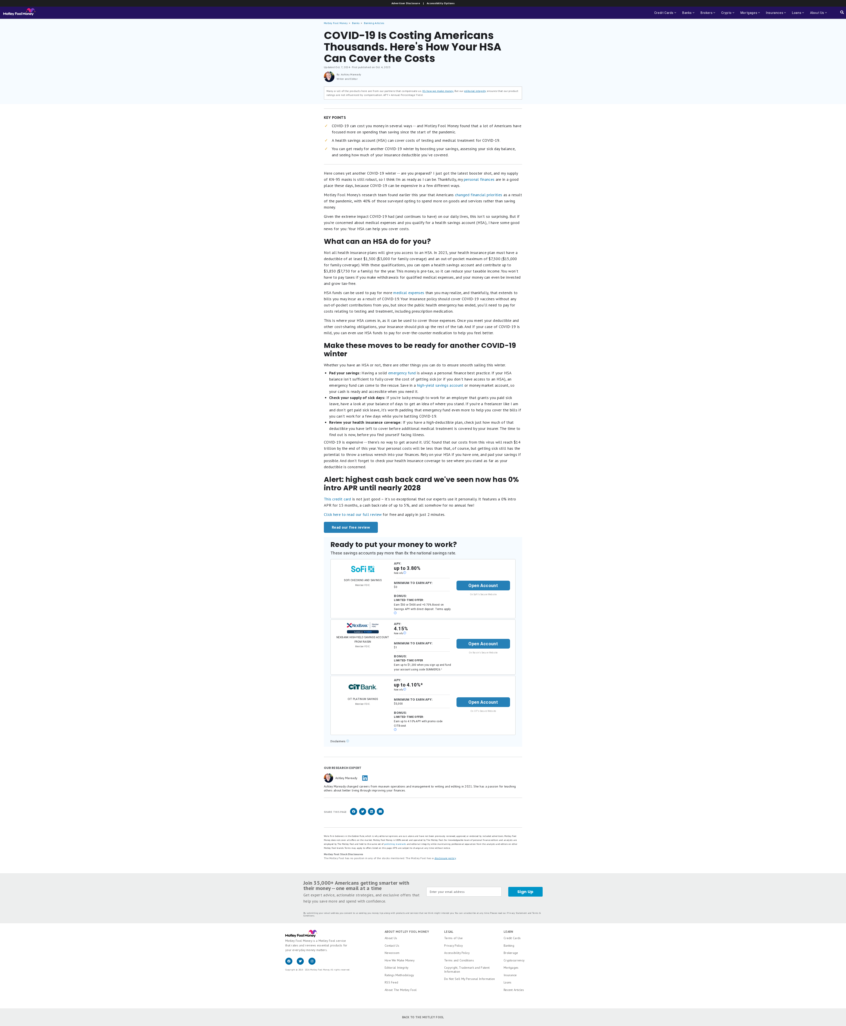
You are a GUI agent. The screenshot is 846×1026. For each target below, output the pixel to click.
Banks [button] (686, 15)
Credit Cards (512, 938)
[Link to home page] (19, 12)
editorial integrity (475, 91)
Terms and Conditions (459, 960)
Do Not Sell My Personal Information (469, 979)
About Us (391, 938)
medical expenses (408, 292)
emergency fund (402, 372)
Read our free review (351, 527)
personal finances (479, 179)
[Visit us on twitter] (302, 964)
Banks (356, 23)
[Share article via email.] (380, 814)
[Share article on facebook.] (353, 814)
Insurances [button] (773, 15)
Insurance (510, 975)
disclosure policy (445, 858)
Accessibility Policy (457, 953)
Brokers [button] (705, 15)
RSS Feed (391, 982)
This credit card (337, 499)
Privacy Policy (453, 946)
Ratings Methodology (399, 975)
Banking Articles (374, 23)
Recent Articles (514, 990)
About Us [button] (815, 15)
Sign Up (525, 891)
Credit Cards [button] (666, 15)
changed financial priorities (478, 194)
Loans (508, 982)
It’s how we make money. (438, 91)
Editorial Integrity (397, 968)
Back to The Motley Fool (423, 1017)
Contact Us (392, 946)
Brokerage (511, 953)
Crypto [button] (725, 15)
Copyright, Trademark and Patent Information (467, 970)
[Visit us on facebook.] (291, 964)
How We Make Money (400, 960)
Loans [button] (795, 15)
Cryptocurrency (514, 960)
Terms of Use (453, 938)
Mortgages (511, 968)
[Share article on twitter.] (362, 814)
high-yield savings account (440, 385)
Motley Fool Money (336, 23)
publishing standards (395, 844)
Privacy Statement (517, 913)
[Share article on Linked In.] (371, 814)
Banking (509, 946)
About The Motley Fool (401, 990)
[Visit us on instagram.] (313, 964)
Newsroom (392, 953)
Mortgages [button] (747, 15)
